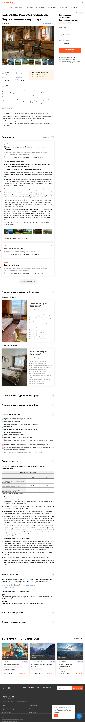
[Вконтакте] (9, 688)
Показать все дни (26, 281)
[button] (15, 384)
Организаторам (7, 712)
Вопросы (74, 7)
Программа (18, 7)
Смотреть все (77, 638)
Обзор (10, 7)
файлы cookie (67, 707)
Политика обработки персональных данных (12, 719)
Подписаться (77, 688)
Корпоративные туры (9, 709)
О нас (31, 709)
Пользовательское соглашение (9, 721)
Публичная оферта (6, 717)
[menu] (82, 2)
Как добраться (63, 7)
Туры (3, 705)
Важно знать (52, 7)
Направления (33, 705)
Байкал (6, 23)
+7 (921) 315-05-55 (9, 697)
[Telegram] (4, 688)
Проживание (29, 7)
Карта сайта (33, 712)
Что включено (40, 7)
